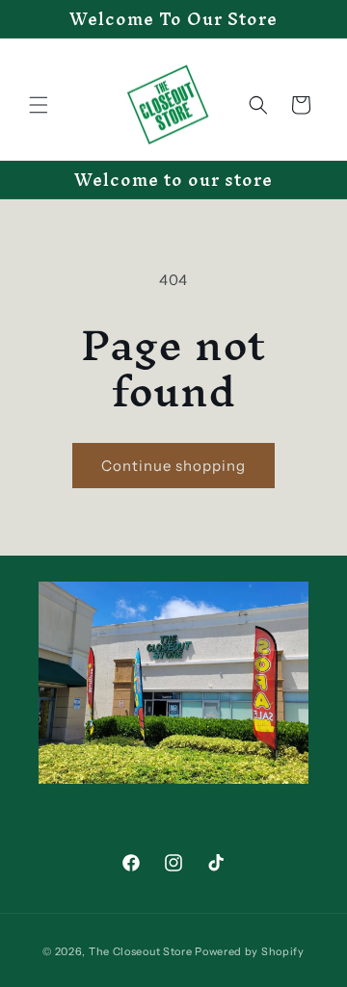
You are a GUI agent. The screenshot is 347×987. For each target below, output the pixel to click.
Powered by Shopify (250, 951)
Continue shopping (173, 465)
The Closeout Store (141, 951)
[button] (38, 105)
